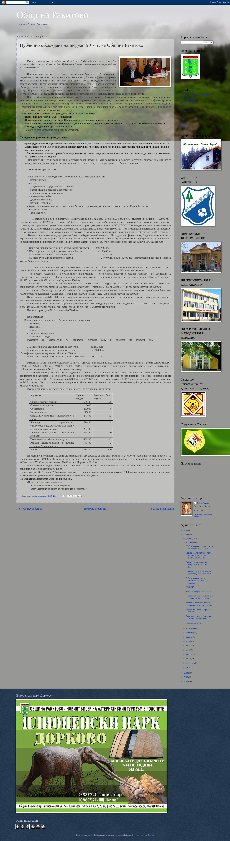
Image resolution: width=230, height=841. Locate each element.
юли (188, 641)
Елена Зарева (203, 503)
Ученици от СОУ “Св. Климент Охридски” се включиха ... (199, 596)
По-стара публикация (161, 508)
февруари (190, 662)
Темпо (183, 126)
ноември (190, 542)
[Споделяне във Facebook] (77, 496)
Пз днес (184, 118)
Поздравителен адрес (195, 622)
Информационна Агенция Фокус (195, 95)
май (188, 650)
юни (188, 645)
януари (189, 667)
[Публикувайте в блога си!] (71, 496)
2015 (186, 534)
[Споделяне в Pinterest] (80, 496)
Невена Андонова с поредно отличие (198, 610)
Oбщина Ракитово (52, 14)
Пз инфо (184, 107)
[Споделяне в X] (74, 496)
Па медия (185, 111)
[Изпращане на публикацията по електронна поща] (63, 495)
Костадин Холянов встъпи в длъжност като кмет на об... (199, 603)
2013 (186, 677)
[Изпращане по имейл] (68, 496)
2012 (186, 681)
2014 (186, 672)
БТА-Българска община (191, 103)
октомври (190, 628)
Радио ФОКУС (187, 99)
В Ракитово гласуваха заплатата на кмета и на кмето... (197, 580)
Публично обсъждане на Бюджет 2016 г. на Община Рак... (198, 564)
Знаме (183, 122)
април (189, 654)
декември (190, 538)
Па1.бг (183, 115)
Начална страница (95, 508)
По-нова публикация (29, 508)
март (188, 658)
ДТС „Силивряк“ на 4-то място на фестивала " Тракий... (199, 547)
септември (191, 632)
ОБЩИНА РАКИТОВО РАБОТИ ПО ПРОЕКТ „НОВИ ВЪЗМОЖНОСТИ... (199, 555)
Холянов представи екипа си (198, 591)
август (189, 637)
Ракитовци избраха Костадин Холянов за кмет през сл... (198, 617)
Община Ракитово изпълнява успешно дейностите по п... (199, 572)
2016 (186, 530)
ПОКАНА (190, 587)
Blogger (151, 834)
